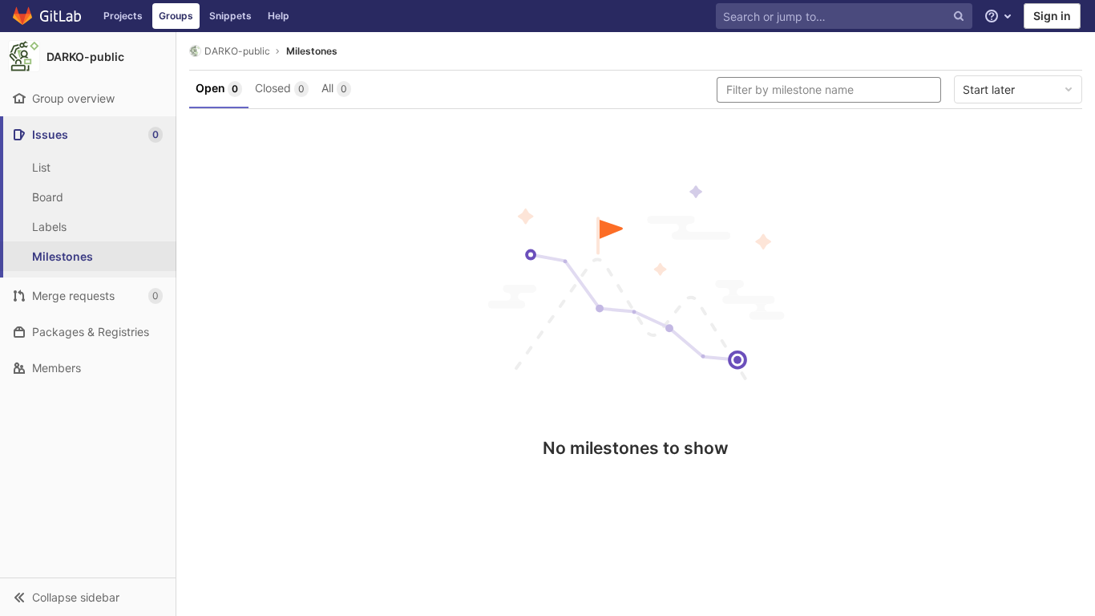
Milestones (311, 51)
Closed (280, 88)
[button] (88, 597)
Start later (989, 89)
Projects (123, 16)
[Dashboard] (47, 16)
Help (278, 16)
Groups (176, 16)
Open (217, 88)
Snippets (230, 16)
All (334, 88)
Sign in (1052, 15)
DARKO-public (237, 51)
